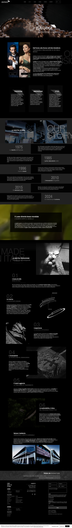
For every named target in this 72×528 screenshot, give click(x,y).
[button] (34, 2)
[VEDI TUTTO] (13, 59)
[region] (12, 59)
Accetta (67, 526)
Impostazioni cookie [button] (55, 526)
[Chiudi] (70, 526)
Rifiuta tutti (62, 526)
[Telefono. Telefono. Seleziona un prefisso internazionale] (60, 486)
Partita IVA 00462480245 (52, 510)
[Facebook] (32, 494)
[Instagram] (35, 494)
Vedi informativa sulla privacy (38, 526)
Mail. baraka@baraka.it (31, 491)
